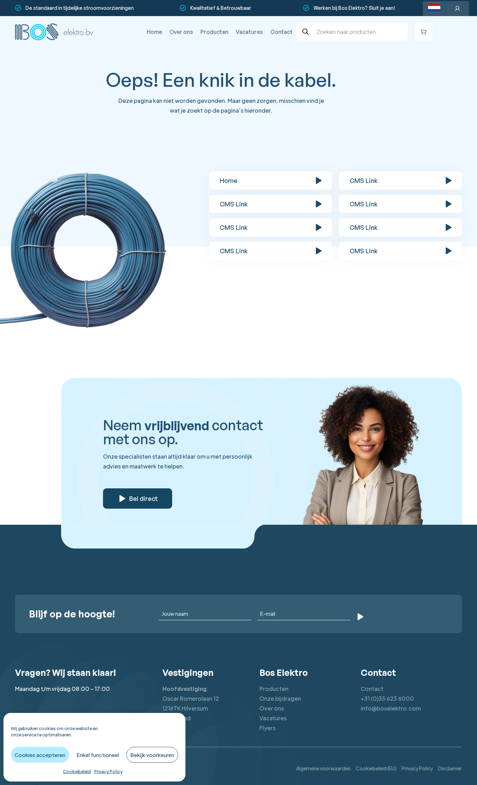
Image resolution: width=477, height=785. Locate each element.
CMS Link (364, 180)
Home (154, 31)
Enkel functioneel (97, 754)
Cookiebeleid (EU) (376, 768)
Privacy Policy (108, 771)
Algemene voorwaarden (323, 768)
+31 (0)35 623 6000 (387, 698)
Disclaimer (450, 768)
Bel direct (143, 498)
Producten (214, 31)
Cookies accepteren (40, 754)
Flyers (267, 727)
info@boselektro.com (391, 708)
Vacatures (249, 31)
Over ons (181, 31)
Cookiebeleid (77, 771)
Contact (281, 31)
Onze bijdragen (280, 698)
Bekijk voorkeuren (152, 754)
